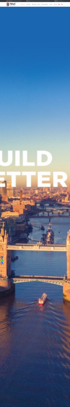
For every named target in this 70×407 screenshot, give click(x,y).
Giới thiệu (28, 4)
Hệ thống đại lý (45, 4)
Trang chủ (23, 4)
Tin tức (50, 4)
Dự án (39, 4)
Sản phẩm (34, 4)
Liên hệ (55, 4)
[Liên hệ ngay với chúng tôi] (2, 257)
